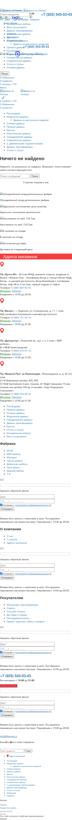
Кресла (11, 37)
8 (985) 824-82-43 (21, 287)
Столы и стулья (15, 64)
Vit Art (10, 450)
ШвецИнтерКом (15, 470)
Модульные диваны (17, 40)
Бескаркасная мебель (19, 23)
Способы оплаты (16, 611)
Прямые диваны (16, 47)
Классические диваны (19, 34)
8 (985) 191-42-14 (21, 317)
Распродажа (13, 50)
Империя (12, 457)
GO (2, 479)
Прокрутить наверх (8, 807)
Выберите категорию (11, 18)
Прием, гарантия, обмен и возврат (26, 621)
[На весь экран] (7, 811)
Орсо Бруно (13, 467)
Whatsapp (5, 291)
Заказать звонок (8, 686)
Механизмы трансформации (22, 604)
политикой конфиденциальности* (33, 505)
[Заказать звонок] (3, 97)
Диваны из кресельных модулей (31, 44)
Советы (11, 608)
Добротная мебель (17, 464)
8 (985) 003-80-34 (21, 393)
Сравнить (11, 795)
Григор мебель (15, 460)
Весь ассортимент (17, 27)
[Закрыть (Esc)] (1, 811)
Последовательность (18, 618)
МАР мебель (14, 454)
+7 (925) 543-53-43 (15, 675)
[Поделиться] (4, 811)
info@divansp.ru (8, 736)
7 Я (8, 474)
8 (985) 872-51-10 (21, 350)
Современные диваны (19, 60)
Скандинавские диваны (19, 57)
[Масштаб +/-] (11, 811)
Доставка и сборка (17, 614)
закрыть (3, 804)
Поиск (4, 73)
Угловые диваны (16, 67)
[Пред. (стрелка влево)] (1, 814)
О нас (10, 536)
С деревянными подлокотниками (25, 54)
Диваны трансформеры (20, 30)
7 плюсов (12, 539)
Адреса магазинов (17, 542)
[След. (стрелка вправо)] (4, 814)
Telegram (16, 291)
